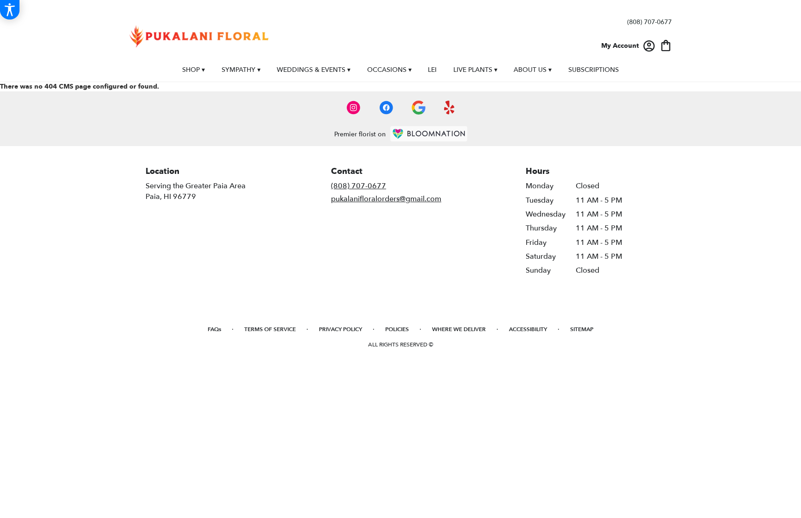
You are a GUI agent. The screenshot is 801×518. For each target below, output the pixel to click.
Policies (397, 329)
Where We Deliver (459, 329)
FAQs (214, 329)
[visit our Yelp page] (449, 108)
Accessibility (528, 329)
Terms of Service (270, 329)
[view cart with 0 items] (666, 45)
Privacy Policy (340, 329)
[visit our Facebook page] (386, 108)
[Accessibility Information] (9, 9)
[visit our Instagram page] (353, 108)
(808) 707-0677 (649, 22)
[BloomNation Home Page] (428, 133)
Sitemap (581, 329)
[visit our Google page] (418, 108)
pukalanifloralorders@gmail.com (386, 199)
